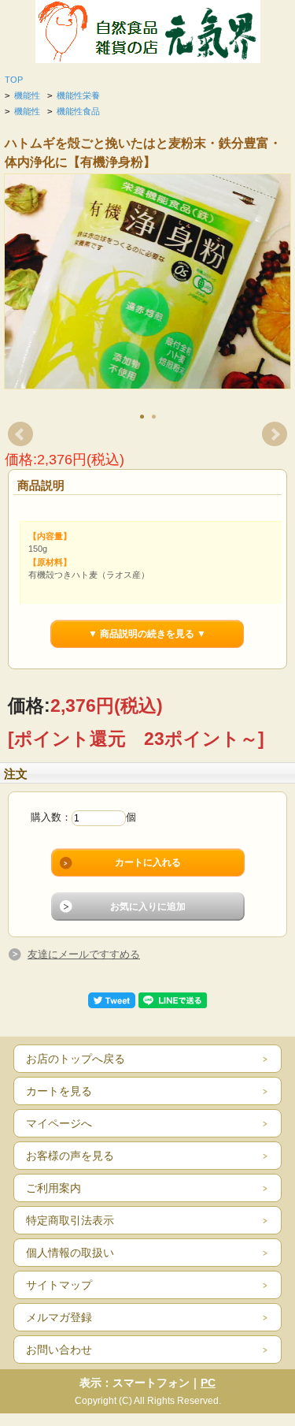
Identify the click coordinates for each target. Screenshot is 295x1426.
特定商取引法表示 (70, 1220)
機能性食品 (78, 111)
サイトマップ (59, 1285)
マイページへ (59, 1123)
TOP (14, 79)
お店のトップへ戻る (75, 1058)
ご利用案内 (53, 1188)
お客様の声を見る (70, 1155)
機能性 (27, 95)
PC (208, 1382)
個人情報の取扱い (70, 1252)
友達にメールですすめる (84, 954)
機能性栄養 (78, 95)
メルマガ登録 (59, 1317)
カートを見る (59, 1091)
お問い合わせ (59, 1349)
